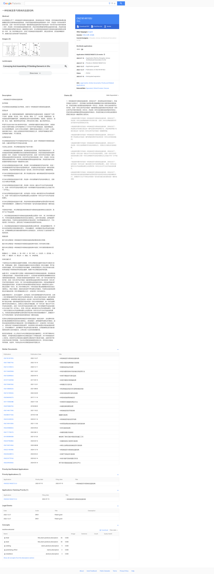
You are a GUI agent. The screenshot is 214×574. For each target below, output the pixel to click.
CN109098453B (8, 436)
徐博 (87, 35)
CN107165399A (9, 380)
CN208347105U (9, 415)
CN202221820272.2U (10, 483)
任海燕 (92, 35)
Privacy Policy (124, 571)
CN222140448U (9, 449)
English (90, 32)
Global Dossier (98, 88)
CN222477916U (9, 458)
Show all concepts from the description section (19, 558)
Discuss (106, 88)
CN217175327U (9, 432)
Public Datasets (105, 571)
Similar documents (95, 83)
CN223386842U (9, 428)
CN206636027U (9, 397)
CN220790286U (9, 441)
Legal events (84, 83)
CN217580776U (9, 362)
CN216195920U (9, 393)
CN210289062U (9, 375)
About (82, 571)
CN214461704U (9, 410)
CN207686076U (9, 406)
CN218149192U (9, 358)
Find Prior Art (98, 26)
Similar (108, 26)
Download (104, 530)
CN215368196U (9, 384)
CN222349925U (9, 419)
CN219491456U (9, 445)
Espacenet (89, 88)
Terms (115, 571)
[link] (6, 538)
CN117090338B (8, 402)
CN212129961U (9, 367)
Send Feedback (92, 571)
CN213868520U (9, 389)
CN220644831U (9, 454)
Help (132, 571)
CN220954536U (9, 463)
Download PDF (84, 26)
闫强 (84, 35)
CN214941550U (9, 423)
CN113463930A (9, 371)
